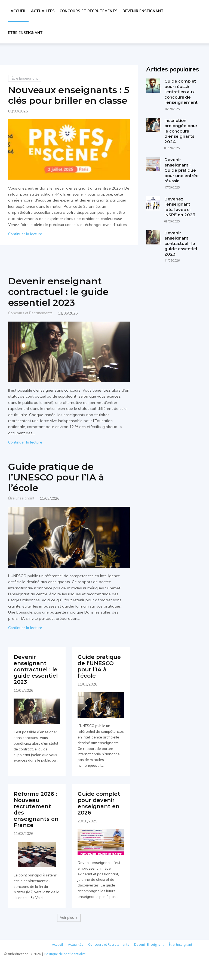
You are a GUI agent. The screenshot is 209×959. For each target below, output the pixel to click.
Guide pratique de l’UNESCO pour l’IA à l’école (56, 477)
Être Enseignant (25, 32)
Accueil (18, 11)
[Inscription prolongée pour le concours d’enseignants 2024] (153, 125)
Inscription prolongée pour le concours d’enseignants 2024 (180, 131)
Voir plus (67, 917)
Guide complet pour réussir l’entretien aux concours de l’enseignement (181, 91)
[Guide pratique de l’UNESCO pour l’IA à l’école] (69, 537)
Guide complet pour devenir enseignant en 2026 (99, 803)
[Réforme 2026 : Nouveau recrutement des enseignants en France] (37, 854)
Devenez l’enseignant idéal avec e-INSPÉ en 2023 (179, 207)
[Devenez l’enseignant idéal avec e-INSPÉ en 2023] (153, 203)
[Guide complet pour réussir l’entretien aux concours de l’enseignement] (153, 85)
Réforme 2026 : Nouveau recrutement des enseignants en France (36, 809)
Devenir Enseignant (143, 11)
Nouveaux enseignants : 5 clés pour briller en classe (68, 95)
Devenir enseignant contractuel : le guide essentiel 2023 (58, 291)
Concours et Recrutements (89, 11)
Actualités (43, 11)
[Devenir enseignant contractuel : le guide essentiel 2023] (69, 352)
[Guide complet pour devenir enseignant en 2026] (101, 842)
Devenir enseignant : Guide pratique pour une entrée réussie (181, 170)
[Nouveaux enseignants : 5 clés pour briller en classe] (69, 149)
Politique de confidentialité (65, 954)
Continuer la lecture (25, 234)
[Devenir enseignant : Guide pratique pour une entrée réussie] (153, 164)
